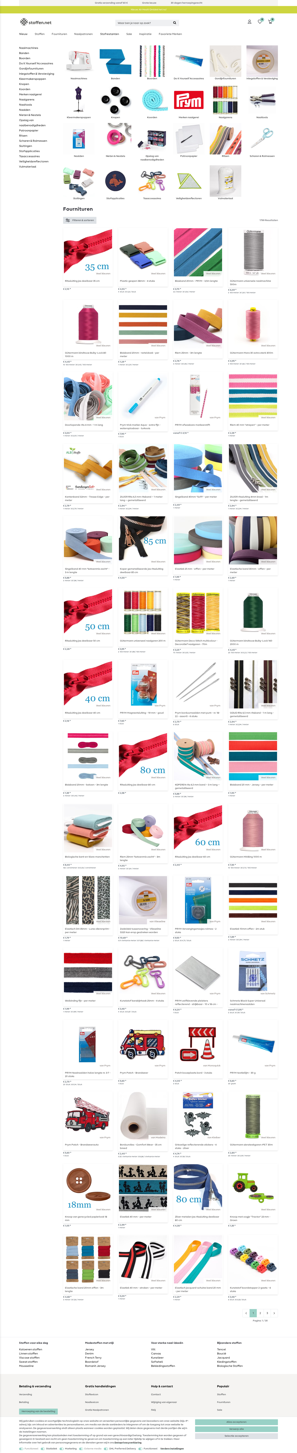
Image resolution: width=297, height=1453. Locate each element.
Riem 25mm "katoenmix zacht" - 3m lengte (140, 859)
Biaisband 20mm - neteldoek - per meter (139, 355)
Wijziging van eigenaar (164, 1402)
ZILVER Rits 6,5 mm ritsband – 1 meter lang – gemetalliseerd (141, 499)
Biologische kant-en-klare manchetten (87, 857)
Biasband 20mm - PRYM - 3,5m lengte (196, 281)
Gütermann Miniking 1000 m (246, 857)
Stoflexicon (91, 1394)
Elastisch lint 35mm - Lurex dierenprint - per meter (87, 931)
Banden (24, 53)
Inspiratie (145, 34)
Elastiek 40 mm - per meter (135, 1217)
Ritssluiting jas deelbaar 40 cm (82, 713)
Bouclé (221, 1353)
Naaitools (25, 104)
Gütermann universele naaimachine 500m (250, 283)
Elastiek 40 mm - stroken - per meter (141, 1288)
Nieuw (23, 34)
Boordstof (91, 1361)
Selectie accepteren (237, 1436)
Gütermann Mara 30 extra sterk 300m (251, 353)
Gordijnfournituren (31, 68)
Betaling (24, 1402)
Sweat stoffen (28, 1361)
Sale (129, 34)
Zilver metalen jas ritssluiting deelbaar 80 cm (197, 1218)
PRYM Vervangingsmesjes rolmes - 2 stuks (195, 931)
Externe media (92, 1448)
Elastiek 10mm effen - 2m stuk (247, 929)
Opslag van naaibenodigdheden (32, 123)
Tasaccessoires (29, 156)
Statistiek (51, 1448)
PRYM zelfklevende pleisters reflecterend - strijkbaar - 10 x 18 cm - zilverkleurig (196, 1002)
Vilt (153, 1349)
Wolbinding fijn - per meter (80, 1001)
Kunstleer (157, 1357)
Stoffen (40, 34)
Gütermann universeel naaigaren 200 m (143, 641)
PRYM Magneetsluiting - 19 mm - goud (142, 713)
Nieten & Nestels (30, 115)
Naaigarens (26, 99)
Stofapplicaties (29, 151)
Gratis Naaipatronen (97, 1410)
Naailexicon (92, 1402)
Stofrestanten (109, 34)
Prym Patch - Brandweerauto (82, 1145)
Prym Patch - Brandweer (134, 1073)
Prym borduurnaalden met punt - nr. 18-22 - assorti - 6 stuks (197, 715)
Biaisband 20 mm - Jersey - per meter (251, 785)
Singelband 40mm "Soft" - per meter (196, 497)
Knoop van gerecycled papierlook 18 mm (86, 1218)
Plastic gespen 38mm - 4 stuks (137, 281)
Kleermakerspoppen (32, 79)
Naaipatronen (83, 34)
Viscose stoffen (29, 1357)
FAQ (153, 1410)
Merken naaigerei (30, 94)
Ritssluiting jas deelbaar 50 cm (82, 641)
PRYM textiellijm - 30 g (243, 1073)
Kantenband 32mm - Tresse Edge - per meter (87, 499)
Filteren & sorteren (83, 220)
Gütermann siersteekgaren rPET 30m (251, 1145)
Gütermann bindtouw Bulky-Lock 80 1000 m (85, 355)
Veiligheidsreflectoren (33, 161)
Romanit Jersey (95, 1366)
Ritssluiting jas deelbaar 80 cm (137, 785)
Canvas (156, 1353)
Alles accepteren (236, 1422)
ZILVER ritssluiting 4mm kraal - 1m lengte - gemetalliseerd (249, 499)
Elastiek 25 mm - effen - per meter (194, 569)
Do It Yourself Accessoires (36, 63)
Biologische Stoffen (230, 1366)
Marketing (71, 1448)
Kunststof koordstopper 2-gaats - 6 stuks (250, 1290)
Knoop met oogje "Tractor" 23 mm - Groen (250, 1218)
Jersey (89, 1349)
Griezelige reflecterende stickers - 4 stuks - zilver (196, 1146)
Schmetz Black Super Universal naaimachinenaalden (247, 1002)
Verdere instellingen (172, 1448)
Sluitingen (25, 146)
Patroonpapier (28, 130)
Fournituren (59, 34)
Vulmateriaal (27, 166)
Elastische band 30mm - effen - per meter (250, 571)
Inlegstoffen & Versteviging (36, 73)
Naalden (24, 110)
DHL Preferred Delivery (122, 1448)
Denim (89, 1353)
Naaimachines (28, 48)
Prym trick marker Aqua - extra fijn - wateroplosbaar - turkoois (140, 427)
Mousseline (26, 1366)
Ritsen (23, 135)
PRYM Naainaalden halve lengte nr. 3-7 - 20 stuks (88, 1075)
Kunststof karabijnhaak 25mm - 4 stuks (142, 1001)
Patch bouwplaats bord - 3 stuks (193, 1073)
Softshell (157, 1361)
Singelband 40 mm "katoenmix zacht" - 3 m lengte (87, 571)
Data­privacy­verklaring (127, 1442)
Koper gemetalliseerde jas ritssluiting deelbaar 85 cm (141, 571)
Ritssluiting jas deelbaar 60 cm (192, 857)
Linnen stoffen (28, 1353)
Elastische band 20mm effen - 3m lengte (84, 1290)
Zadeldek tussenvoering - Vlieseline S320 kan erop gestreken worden (140, 931)
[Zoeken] (174, 23)
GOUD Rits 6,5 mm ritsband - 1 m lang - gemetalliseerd (252, 715)
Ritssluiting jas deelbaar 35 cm (82, 281)
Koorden (24, 89)
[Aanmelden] (249, 22)
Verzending (25, 1394)
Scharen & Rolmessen (33, 140)
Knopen (24, 84)
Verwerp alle (236, 1429)
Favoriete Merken (170, 34)
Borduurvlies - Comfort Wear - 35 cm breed (141, 1146)
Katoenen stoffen (30, 1349)
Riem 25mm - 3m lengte (188, 353)
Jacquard (223, 1357)
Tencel (221, 1349)
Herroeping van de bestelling (38, 1411)
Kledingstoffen (226, 1361)
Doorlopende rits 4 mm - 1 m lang (84, 425)
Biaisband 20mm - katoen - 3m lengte (86, 785)
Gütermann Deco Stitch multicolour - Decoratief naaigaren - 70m (196, 642)
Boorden (24, 58)
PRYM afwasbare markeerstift (192, 425)
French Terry (93, 1357)
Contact (156, 1394)
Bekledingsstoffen (163, 1366)
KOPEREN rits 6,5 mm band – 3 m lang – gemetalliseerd (197, 786)
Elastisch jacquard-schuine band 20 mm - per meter (198, 1290)
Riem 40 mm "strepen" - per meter (249, 425)
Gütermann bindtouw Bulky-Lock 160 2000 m (251, 642)
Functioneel (31, 1448)
